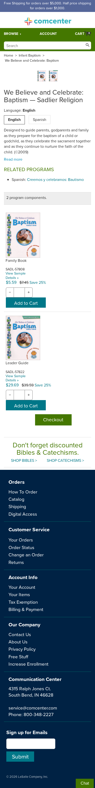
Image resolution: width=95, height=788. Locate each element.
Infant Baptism (30, 55)
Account (48, 33)
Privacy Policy (22, 649)
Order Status (21, 547)
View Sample (16, 273)
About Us (18, 641)
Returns (16, 562)
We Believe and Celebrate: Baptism (32, 60)
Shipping (17, 506)
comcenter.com (47, 20)
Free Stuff (18, 656)
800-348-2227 (39, 714)
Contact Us (20, 634)
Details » (12, 277)
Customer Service (29, 529)
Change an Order (26, 554)
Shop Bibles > (24, 460)
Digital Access (23, 514)
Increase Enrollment (28, 663)
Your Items (19, 594)
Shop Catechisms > (65, 460)
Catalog (16, 499)
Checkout (53, 419)
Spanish (39, 119)
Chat (85, 783)
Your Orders (21, 539)
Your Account (22, 587)
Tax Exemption (23, 602)
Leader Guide (17, 362)
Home (8, 55)
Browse (11, 33)
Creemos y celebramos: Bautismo (55, 179)
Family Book (16, 260)
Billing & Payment (26, 609)
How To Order (23, 491)
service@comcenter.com (33, 707)
